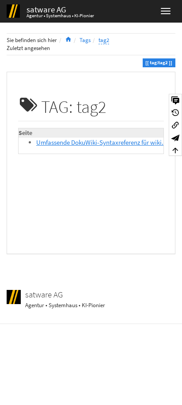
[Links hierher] (175, 125)
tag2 (104, 40)
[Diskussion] (175, 100)
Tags (85, 40)
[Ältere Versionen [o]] (175, 112)
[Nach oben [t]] (175, 149)
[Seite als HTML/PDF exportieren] (175, 137)
